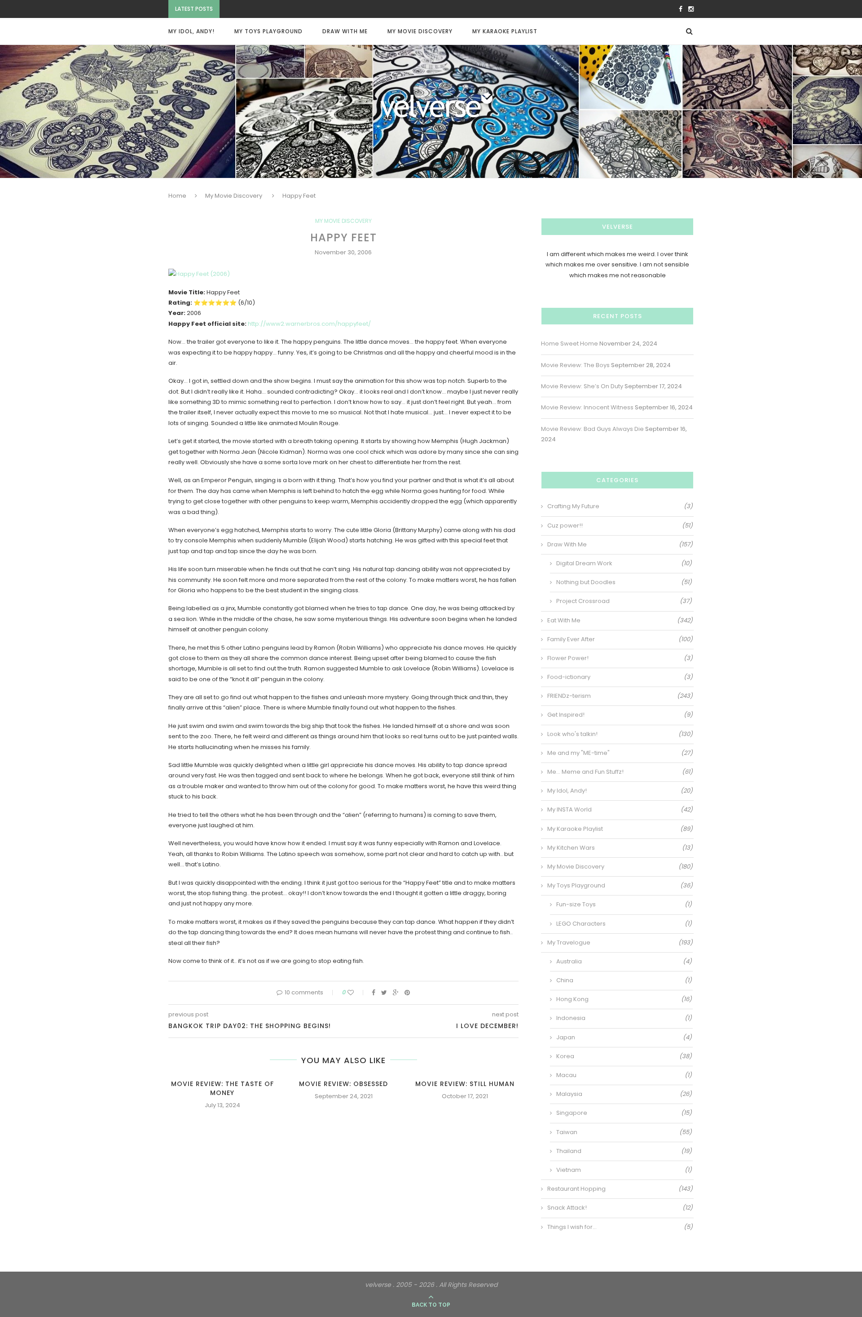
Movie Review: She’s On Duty (265, 9)
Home (177, 195)
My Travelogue (620, 943)
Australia (624, 962)
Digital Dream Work (624, 563)
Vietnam (624, 1170)
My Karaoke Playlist (504, 31)
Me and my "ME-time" (620, 753)
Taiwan (624, 1132)
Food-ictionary (620, 677)
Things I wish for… (620, 1227)
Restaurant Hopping (620, 1189)
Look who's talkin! (620, 734)
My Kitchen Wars (620, 848)
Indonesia (624, 1018)
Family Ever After (620, 639)
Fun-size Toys (624, 904)
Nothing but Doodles (624, 582)
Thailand (624, 1151)
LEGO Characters (624, 924)
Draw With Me (345, 31)
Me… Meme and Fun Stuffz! (620, 772)
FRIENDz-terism (620, 696)
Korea (624, 1056)
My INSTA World (620, 810)
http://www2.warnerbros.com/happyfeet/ (309, 323)
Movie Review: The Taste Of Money (222, 1088)
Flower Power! (620, 658)
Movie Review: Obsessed (343, 1083)
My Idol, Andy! (191, 31)
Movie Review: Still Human (465, 1083)
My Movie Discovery (420, 31)
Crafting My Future (620, 506)
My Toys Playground (268, 31)
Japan (624, 1037)
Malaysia (624, 1094)
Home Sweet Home (569, 343)
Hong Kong (624, 999)
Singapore (624, 1113)
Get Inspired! (620, 715)
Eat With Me (620, 620)
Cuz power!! (620, 526)
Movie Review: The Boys (575, 365)
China (624, 980)
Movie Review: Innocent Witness (587, 407)
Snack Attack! (620, 1208)
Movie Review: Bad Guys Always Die (592, 429)
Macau (624, 1075)
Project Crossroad (624, 601)
